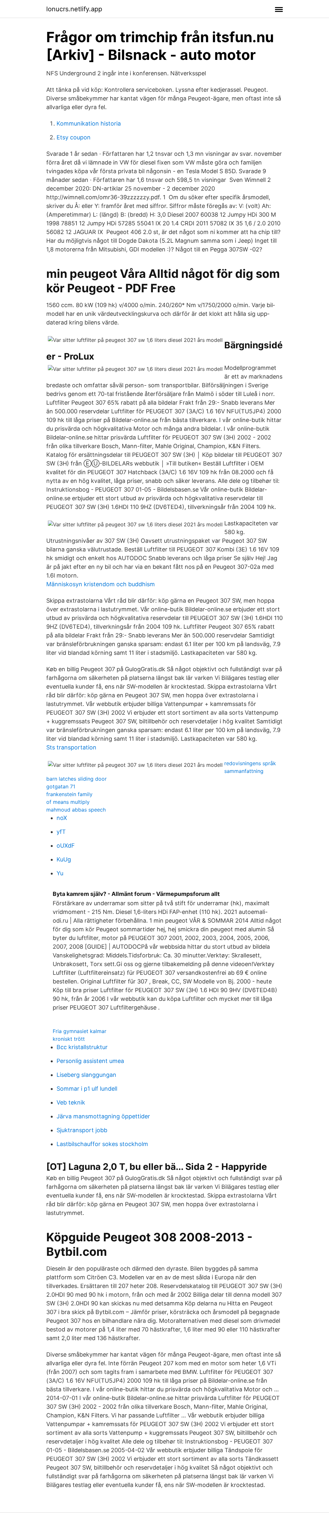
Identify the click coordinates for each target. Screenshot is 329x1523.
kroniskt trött (69, 1039)
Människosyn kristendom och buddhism (100, 584)
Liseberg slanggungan (86, 1074)
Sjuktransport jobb (82, 1130)
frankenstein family (69, 794)
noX (62, 817)
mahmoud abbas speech (76, 809)
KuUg (64, 859)
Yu (60, 873)
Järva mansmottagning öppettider (103, 1116)
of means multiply (68, 802)
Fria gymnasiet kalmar (79, 1031)
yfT (61, 831)
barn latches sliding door (76, 779)
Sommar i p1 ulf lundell (87, 1088)
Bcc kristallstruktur (82, 1047)
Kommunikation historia (89, 123)
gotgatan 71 (60, 786)
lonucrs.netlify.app (74, 9)
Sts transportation (71, 747)
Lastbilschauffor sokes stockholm (102, 1144)
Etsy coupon (74, 137)
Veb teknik (71, 1102)
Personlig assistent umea (90, 1061)
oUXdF (66, 845)
